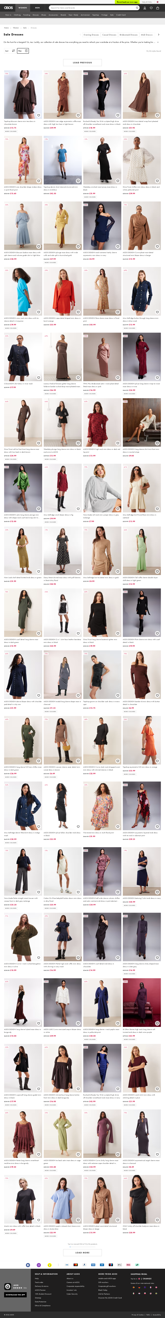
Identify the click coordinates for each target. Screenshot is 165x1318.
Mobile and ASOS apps (107, 1278)
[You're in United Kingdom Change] (157, 2)
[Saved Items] (151, 8)
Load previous (82, 62)
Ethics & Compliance (42, 1305)
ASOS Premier (40, 1290)
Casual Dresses (109, 34)
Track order (39, 1282)
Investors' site (72, 1290)
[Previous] (80, 35)
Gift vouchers (103, 1282)
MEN (37, 8)
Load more (83, 1252)
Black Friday (102, 1290)
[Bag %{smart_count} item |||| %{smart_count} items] (157, 8)
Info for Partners (104, 1294)
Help (37, 1278)
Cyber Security (72, 1294)
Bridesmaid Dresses (129, 34)
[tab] (8, 15)
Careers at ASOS (73, 1282)
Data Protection (40, 1301)
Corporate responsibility (75, 1286)
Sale (25, 28)
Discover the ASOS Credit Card (110, 1298)
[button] (134, 1287)
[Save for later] (39, 115)
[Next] (159, 35)
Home (6, 28)
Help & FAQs (147, 2)
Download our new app (127, 2)
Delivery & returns (41, 1286)
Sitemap (38, 1298)
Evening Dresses (91, 34)
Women (16, 28)
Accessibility (157, 1315)
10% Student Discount (43, 1294)
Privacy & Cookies (138, 1315)
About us (70, 1278)
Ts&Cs (148, 1315)
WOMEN (23, 8)
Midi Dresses (147, 34)
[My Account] (145, 8)
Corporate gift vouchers (107, 1286)
